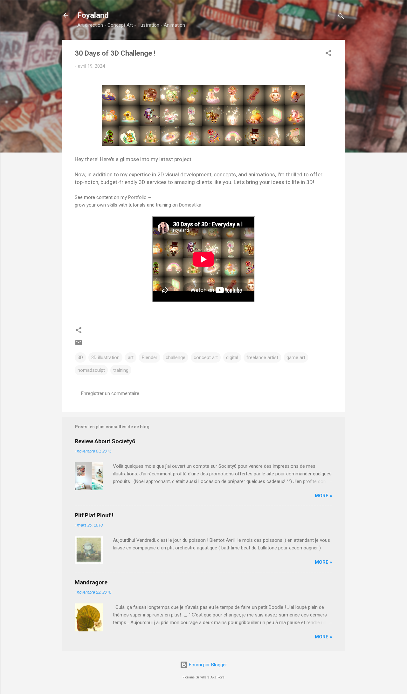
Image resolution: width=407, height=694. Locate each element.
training (120, 370)
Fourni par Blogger (207, 665)
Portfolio (137, 197)
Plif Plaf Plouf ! (94, 515)
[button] (328, 54)
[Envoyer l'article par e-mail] (78, 345)
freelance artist (262, 357)
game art (295, 357)
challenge (175, 357)
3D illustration (105, 357)
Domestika (190, 205)
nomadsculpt (91, 370)
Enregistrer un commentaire (110, 393)
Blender (149, 357)
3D (80, 357)
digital (232, 357)
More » (323, 496)
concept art (206, 357)
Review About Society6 (105, 441)
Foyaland (93, 15)
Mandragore (91, 582)
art (131, 357)
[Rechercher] (341, 17)
